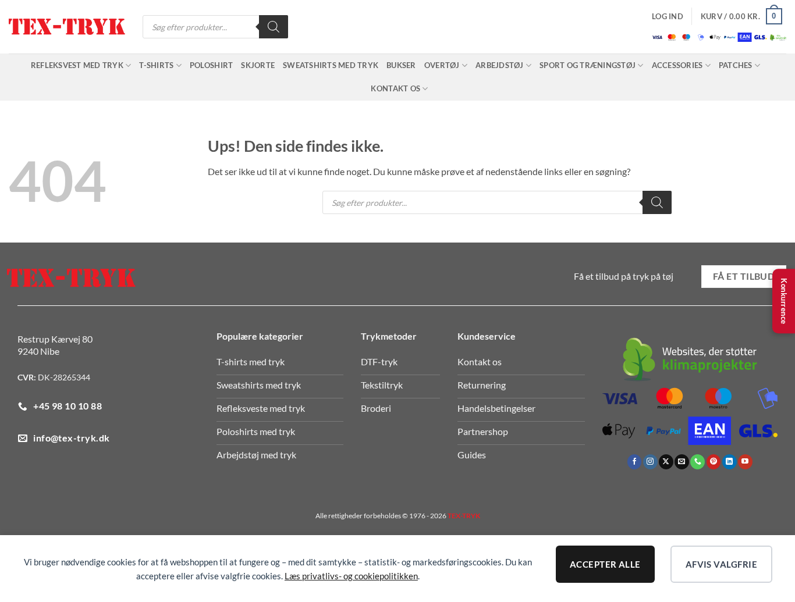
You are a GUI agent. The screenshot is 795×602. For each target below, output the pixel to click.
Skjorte (258, 65)
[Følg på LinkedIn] (729, 461)
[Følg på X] (666, 461)
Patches (736, 65)
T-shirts (156, 65)
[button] (667, 16)
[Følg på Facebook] (634, 461)
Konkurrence (784, 301)
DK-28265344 (64, 377)
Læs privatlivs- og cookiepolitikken (351, 576)
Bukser (401, 65)
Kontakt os (395, 88)
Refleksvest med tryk (77, 65)
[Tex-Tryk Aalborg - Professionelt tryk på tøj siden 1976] (67, 27)
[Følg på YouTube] (745, 461)
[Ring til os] (697, 461)
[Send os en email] (682, 461)
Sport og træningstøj (588, 65)
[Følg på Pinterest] (714, 461)
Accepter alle (605, 564)
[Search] (273, 26)
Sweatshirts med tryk (330, 65)
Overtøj (442, 65)
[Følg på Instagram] (650, 461)
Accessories (677, 65)
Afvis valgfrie (721, 564)
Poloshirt (211, 65)
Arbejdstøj (499, 65)
